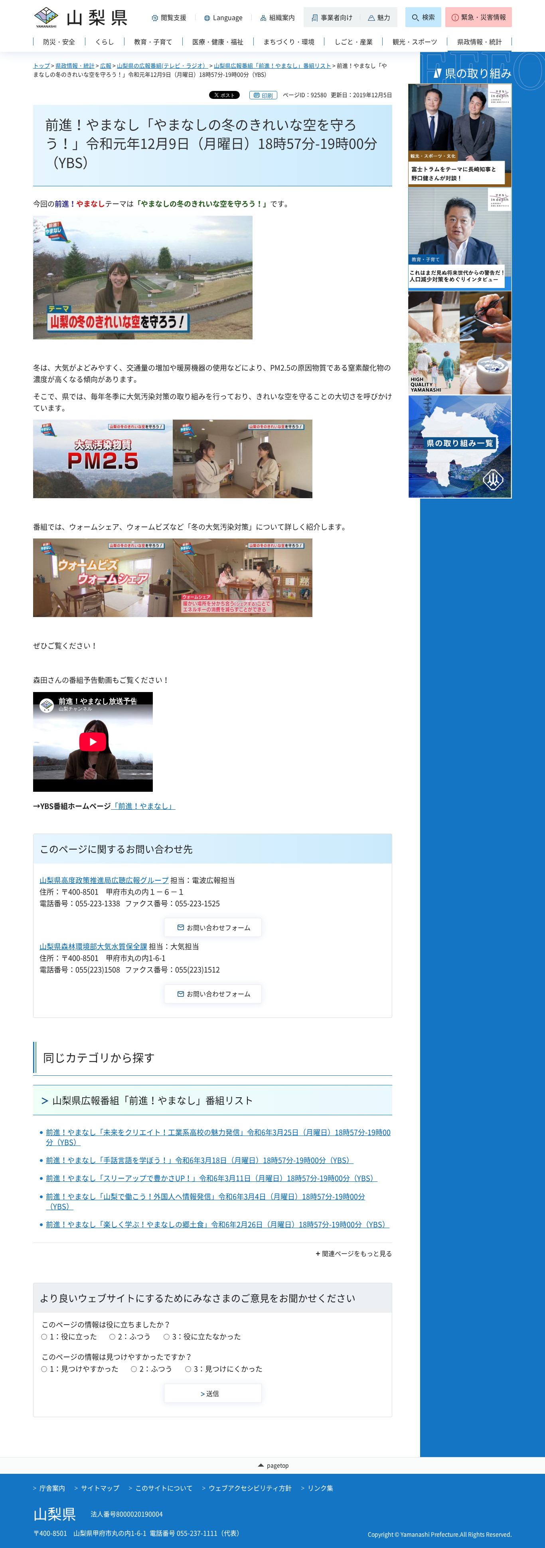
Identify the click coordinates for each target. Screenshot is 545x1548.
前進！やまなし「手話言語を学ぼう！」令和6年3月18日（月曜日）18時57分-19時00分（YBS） (199, 1160)
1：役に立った (73, 1336)
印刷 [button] (267, 95)
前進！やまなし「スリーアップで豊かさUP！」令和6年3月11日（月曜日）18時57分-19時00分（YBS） (211, 1178)
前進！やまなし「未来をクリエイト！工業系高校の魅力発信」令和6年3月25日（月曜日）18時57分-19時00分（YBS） (218, 1137)
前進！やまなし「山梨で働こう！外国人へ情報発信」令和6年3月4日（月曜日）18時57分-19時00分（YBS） (205, 1201)
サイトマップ (100, 1488)
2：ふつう (134, 1336)
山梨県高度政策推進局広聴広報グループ (104, 880)
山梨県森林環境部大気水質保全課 (93, 946)
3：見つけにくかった (228, 1368)
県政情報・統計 (75, 65)
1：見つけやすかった (84, 1368)
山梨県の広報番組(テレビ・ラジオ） (162, 65)
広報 (105, 65)
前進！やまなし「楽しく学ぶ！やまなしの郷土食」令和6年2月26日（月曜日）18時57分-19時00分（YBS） (217, 1224)
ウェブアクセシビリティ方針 (250, 1488)
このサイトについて (164, 1488)
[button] (170, 17)
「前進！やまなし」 (143, 806)
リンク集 (320, 1488)
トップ (41, 65)
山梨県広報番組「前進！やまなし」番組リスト (272, 65)
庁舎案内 (52, 1488)
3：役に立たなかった (206, 1336)
